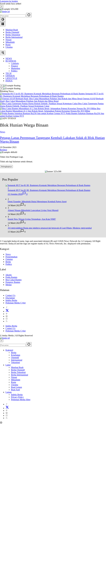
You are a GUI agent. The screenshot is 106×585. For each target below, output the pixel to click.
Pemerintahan (11, 257)
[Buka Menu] (3, 24)
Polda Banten (11, 277)
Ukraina (9, 47)
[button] (29, 15)
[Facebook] (7, 307)
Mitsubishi (10, 42)
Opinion (9, 259)
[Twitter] (7, 311)
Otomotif (15, 357)
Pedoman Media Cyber (16, 303)
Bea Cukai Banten (14, 280)
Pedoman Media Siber (20, 399)
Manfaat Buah (12, 30)
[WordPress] (7, 316)
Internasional (16, 360)
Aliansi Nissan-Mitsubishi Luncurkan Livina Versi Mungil (33, 210)
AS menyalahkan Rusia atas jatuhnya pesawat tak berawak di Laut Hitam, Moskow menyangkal (50, 228)
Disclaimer (10, 298)
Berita (8, 262)
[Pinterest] (7, 314)
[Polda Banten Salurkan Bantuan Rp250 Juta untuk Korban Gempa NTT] (33, 113)
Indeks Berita (11, 300)
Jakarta (9, 275)
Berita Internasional (14, 37)
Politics (9, 264)
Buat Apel (15, 389)
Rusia (8, 44)
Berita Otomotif (12, 32)
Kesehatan (15, 355)
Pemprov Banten (13, 282)
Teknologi (15, 362)
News (2, 132)
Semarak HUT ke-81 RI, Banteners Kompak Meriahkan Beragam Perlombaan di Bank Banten (52, 94)
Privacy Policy (17, 397)
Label (8, 365)
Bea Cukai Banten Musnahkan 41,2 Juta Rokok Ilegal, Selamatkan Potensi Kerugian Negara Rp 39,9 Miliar (50, 109)
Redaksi (3, 150)
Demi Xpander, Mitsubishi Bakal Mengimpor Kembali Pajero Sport (37, 201)
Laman (9, 392)
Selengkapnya (6, 166)
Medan (9, 284)
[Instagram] (7, 319)
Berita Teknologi (13, 35)
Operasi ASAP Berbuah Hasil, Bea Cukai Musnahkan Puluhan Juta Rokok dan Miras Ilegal (52, 99)
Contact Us (10, 295)
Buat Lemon (16, 387)
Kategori (9, 350)
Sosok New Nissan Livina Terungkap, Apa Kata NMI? (32, 219)
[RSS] (7, 321)
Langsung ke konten (9, 1)
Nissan (8, 39)
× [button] (1, 341)
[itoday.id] (5, 11)
